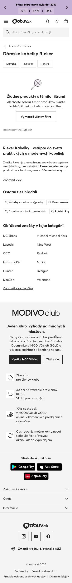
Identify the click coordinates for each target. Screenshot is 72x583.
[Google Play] (22, 467)
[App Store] (49, 467)
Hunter (8, 271)
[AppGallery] (36, 476)
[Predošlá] (5, 7)
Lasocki (8, 244)
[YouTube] (36, 536)
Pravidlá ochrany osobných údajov (24, 576)
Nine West (44, 244)
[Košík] (65, 21)
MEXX (41, 262)
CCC (6, 253)
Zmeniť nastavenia (42, 571)
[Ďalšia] (66, 7)
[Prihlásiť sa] (47, 21)
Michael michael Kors (52, 236)
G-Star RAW (11, 262)
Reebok (42, 253)
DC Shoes (10, 236)
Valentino (43, 280)
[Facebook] (48, 536)
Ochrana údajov (59, 576)
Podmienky (21, 571)
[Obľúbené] (56, 21)
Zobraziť (27, 129)
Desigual (43, 271)
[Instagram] (23, 536)
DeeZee (8, 280)
